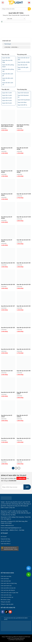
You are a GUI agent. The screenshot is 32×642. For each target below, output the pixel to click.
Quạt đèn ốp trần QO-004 (8, 438)
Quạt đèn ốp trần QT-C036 (24, 194)
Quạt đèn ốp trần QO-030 (23, 263)
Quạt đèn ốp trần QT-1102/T (6, 416)
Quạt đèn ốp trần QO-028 (23, 284)
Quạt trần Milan (22, 102)
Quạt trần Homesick (23, 92)
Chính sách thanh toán (6, 585)
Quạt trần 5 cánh (7, 98)
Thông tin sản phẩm (5, 602)
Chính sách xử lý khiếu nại (7, 597)
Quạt (10, 15)
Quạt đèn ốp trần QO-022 (8, 349)
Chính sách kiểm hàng (6, 595)
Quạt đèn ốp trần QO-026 (23, 306)
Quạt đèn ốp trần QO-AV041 (7, 194)
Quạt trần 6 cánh (7, 100)
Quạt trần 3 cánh (7, 92)
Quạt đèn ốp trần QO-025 (8, 327)
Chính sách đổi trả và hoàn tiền (8, 588)
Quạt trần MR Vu (22, 105)
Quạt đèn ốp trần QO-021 (23, 349)
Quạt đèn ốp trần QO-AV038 (22, 148)
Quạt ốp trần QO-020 (7, 370)
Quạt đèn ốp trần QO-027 (8, 306)
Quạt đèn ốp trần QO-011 (8, 460)
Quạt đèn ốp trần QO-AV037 (7, 148)
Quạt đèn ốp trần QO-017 (23, 460)
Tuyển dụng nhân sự (5, 543)
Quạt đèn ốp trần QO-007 (8, 392)
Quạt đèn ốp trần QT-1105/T (22, 393)
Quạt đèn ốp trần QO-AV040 (22, 171)
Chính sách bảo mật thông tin (8, 590)
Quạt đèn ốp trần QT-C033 (24, 217)
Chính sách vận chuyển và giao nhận (9, 592)
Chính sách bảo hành (6, 581)
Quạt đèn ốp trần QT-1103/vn (22, 416)
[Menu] (2, 2)
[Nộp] (29, 8)
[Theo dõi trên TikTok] (6, 612)
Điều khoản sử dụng (5, 599)
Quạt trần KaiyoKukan (24, 99)
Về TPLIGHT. (4, 536)
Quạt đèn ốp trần (22, 65)
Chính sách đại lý (5, 578)
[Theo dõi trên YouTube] (10, 612)
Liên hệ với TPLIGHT (5, 541)
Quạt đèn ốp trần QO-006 (23, 370)
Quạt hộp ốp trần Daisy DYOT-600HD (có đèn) (7, 125)
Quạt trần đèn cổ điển (24, 62)
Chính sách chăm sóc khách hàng (9, 583)
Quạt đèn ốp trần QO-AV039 (7, 171)
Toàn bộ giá (7, 44)
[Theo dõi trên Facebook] (2, 612)
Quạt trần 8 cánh (7, 103)
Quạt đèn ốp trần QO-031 (8, 263)
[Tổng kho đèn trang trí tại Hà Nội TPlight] (16, 2)
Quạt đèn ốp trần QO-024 (23, 327)
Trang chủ (5, 15)
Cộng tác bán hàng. (5, 539)
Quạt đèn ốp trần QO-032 (23, 240)
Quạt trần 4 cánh (7, 95)
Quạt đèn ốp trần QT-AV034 (6, 240)
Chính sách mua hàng (6, 576)
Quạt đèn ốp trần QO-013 (23, 438)
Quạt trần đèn (15, 15)
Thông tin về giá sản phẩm (7, 604)
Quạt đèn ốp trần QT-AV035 (6, 217)
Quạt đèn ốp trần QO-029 (8, 284)
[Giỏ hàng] (29, 2)
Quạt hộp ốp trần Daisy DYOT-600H (23, 125)
